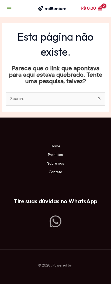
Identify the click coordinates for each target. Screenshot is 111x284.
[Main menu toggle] (9, 8)
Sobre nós (55, 163)
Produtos (55, 154)
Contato (55, 172)
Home (55, 146)
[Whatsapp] (55, 221)
